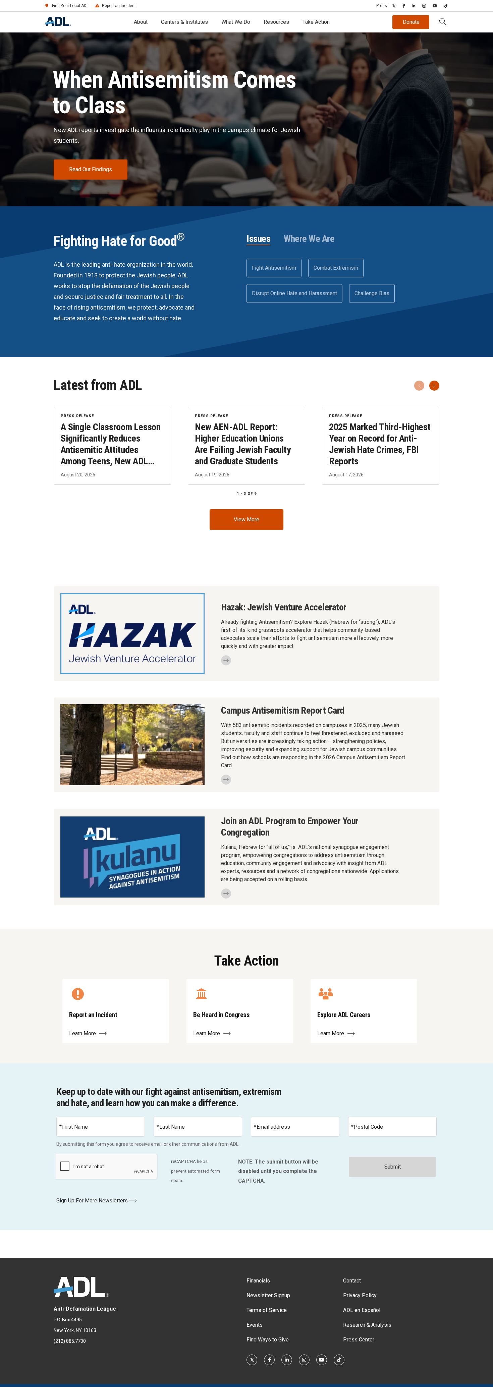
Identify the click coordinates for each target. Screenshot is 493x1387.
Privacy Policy (360, 1295)
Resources (276, 22)
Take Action (316, 22)
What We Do (235, 22)
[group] (246, 446)
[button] (443, 22)
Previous (419, 386)
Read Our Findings (90, 169)
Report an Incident (119, 5)
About (141, 22)
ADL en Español (361, 1310)
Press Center (358, 1339)
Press (381, 5)
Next (434, 386)
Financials (258, 1280)
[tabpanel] (342, 281)
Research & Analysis (367, 1325)
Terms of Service (266, 1310)
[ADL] (58, 24)
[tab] (258, 239)
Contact (352, 1280)
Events (254, 1325)
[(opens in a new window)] (394, 5)
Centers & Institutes (184, 22)
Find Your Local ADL (70, 5)
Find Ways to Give (267, 1339)
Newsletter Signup (268, 1295)
